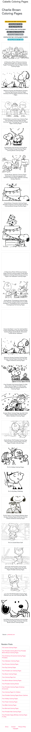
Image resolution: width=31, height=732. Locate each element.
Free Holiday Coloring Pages (10, 698)
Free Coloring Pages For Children (11, 692)
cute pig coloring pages (15, 27)
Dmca (6, 727)
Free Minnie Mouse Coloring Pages (11, 680)
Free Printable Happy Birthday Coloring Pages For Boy (14, 716)
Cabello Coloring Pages (15, 1)
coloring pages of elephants (15, 34)
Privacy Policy (22, 727)
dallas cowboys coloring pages (15, 32)
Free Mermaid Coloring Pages (10, 708)
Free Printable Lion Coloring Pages (11, 671)
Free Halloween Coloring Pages (10, 661)
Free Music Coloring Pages (9, 674)
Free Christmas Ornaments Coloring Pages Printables (14, 656)
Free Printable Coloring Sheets (10, 684)
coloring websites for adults (15, 39)
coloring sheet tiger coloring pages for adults (15, 37)
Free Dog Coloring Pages (9, 667)
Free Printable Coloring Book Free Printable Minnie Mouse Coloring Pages (14, 651)
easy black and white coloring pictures (15, 21)
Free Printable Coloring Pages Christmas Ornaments (13, 688)
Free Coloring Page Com (9, 677)
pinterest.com (11, 634)
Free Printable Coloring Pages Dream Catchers (15, 695)
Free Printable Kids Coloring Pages (11, 711)
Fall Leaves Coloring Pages (9, 647)
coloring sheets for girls (15, 24)
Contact (13, 727)
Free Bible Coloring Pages (9, 705)
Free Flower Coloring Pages (9, 702)
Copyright (15, 728)
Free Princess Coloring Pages (10, 664)
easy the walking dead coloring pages (15, 29)
